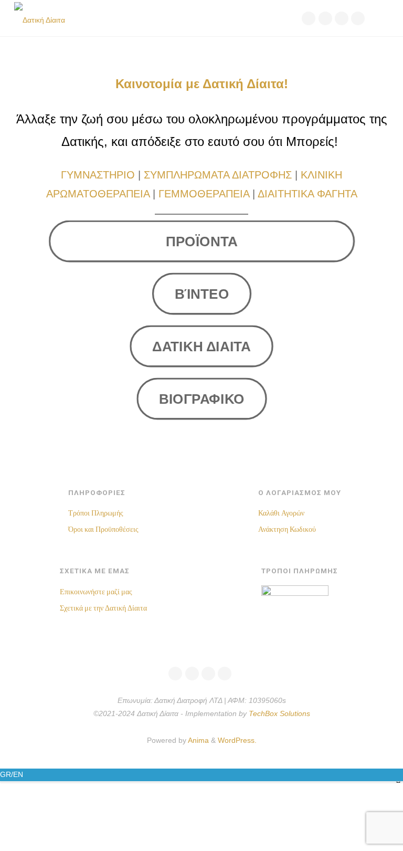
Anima (197, 740)
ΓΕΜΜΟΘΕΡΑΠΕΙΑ (203, 193)
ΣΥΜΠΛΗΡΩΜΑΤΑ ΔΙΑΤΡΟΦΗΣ (218, 175)
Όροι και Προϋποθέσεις (103, 529)
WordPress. (237, 740)
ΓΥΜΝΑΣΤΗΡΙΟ (98, 175)
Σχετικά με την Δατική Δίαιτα (103, 608)
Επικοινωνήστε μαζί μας (96, 591)
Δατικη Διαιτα (201, 346)
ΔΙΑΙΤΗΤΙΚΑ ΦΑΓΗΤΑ (307, 193)
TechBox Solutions (279, 714)
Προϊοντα (201, 241)
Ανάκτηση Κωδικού (287, 529)
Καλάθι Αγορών (281, 513)
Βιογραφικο (201, 399)
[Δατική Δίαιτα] (39, 18)
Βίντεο (201, 293)
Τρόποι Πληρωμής (95, 513)
